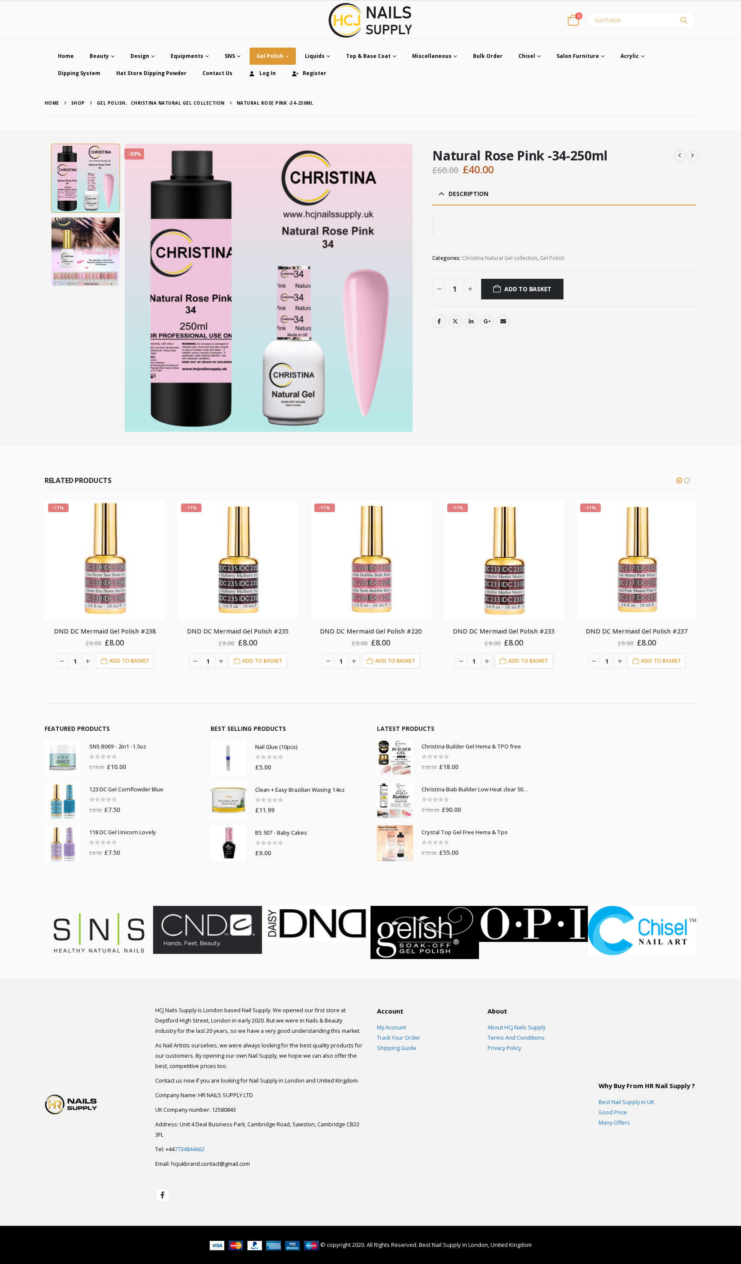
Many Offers (614, 1122)
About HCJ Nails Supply (516, 1027)
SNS (230, 56)
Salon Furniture (578, 56)
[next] (693, 156)
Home (66, 56)
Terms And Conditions (516, 1037)
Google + (487, 321)
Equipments (187, 56)
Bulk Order (488, 56)
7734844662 (190, 1149)
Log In (267, 73)
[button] (126, 287)
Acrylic (630, 56)
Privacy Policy (504, 1048)
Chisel (526, 56)
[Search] (684, 20)
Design (139, 56)
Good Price (613, 1112)
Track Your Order (398, 1037)
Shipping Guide (396, 1048)
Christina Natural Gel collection (499, 258)
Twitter (455, 321)
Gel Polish (269, 56)
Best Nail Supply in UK (626, 1102)
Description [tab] (468, 194)
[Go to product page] (63, 757)
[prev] (680, 156)
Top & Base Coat (368, 56)
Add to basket (527, 289)
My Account (391, 1027)
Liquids (315, 56)
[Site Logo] (370, 20)
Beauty (99, 56)
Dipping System (79, 73)
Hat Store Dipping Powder (151, 73)
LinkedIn (471, 321)
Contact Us (217, 73)
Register (314, 73)
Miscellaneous (432, 56)
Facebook (439, 321)
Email (503, 321)
